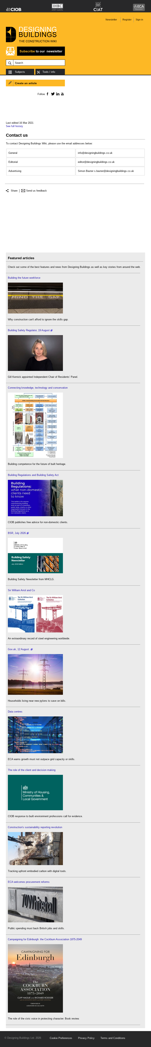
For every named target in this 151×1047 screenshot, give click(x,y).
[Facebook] (47, 94)
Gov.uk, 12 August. (19, 649)
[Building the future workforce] (35, 312)
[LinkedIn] (57, 94)
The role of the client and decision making (31, 770)
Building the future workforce (24, 277)
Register (127, 19)
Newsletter (111, 19)
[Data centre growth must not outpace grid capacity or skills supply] (35, 752)
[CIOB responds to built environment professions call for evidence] (35, 809)
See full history (14, 126)
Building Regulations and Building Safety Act (33, 475)
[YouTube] (62, 94)
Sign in (139, 19)
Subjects (20, 71)
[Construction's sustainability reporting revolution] (35, 864)
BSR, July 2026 (17, 533)
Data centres (15, 711)
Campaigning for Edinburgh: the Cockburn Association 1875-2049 (45, 939)
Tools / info (48, 71)
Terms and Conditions (112, 1038)
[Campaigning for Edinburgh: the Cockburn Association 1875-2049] (35, 1011)
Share (14, 190)
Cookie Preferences (61, 1038)
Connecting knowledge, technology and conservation (38, 387)
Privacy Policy (86, 1038)
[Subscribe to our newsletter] (35, 55)
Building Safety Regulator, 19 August (29, 330)
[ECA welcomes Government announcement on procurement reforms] (35, 921)
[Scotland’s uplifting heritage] (35, 631)
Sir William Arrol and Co (21, 590)
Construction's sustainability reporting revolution (35, 827)
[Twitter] (52, 94)
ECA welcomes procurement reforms (29, 881)
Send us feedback (36, 190)
